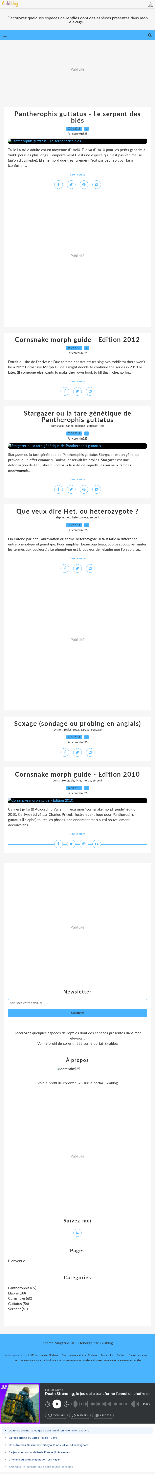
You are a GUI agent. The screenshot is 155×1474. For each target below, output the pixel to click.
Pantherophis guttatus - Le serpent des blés (77, 117)
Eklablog (106, 1343)
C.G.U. (16, 1360)
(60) (20, 1299)
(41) (18, 1309)
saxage (85, 729)
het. (68, 517)
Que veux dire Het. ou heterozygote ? (77, 511)
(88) (17, 1293)
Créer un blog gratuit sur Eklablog (79, 1355)
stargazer (92, 426)
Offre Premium (70, 1360)
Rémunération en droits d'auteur (41, 1360)
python (57, 729)
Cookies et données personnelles (99, 1360)
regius (67, 729)
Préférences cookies (130, 1360)
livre (78, 780)
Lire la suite (77, 174)
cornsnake (57, 426)
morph (87, 780)
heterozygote (80, 517)
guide (70, 780)
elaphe (69, 426)
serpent (94, 517)
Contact (121, 1355)
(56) (18, 1304)
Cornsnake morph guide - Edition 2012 (77, 340)
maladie (80, 426)
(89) (22, 1288)
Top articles (107, 1355)
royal (76, 729)
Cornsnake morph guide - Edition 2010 (77, 774)
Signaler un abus (138, 1355)
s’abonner (59, 1415)
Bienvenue (16, 1261)
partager (82, 1415)
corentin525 (73, 1044)
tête (101, 426)
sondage (96, 729)
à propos (105, 1415)
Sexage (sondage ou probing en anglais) (77, 724)
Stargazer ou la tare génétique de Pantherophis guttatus (77, 416)
